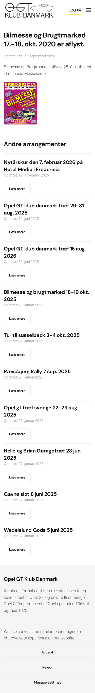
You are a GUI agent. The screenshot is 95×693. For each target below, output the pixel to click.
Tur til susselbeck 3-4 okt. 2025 (41, 335)
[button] (88, 10)
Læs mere (17, 188)
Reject (47, 667)
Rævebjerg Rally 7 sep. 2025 (37, 371)
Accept (47, 652)
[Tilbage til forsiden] (29, 10)
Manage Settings (47, 682)
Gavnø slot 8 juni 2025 (30, 494)
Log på (75, 10)
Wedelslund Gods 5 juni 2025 (38, 530)
